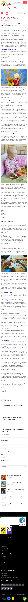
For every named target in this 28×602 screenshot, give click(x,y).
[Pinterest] (20, 585)
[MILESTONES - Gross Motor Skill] (3, 484)
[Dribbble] (2, 588)
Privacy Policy (4, 550)
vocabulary (9, 128)
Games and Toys (5, 460)
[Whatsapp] (5, 585)
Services (3, 457)
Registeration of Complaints (7, 565)
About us (3, 540)
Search (25, 466)
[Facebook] (11, 585)
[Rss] (17, 585)
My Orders (3, 557)
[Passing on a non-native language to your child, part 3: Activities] (3, 497)
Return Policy (4, 563)
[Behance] (5, 588)
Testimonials (4, 546)
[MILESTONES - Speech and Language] (3, 491)
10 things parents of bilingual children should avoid (13, 406)
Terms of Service (5, 548)
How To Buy (4, 573)
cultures (8, 67)
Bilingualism (3, 28)
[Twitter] (14, 585)
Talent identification (5, 452)
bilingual (16, 47)
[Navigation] (7, 13)
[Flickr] (8, 588)
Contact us (3, 542)
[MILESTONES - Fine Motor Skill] (3, 477)
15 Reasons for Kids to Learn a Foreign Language (13, 430)
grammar (3, 203)
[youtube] (23, 585)
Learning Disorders (5, 449)
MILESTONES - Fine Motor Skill (14, 475)
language (16, 32)
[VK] (11, 588)
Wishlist (10, 9)
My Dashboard (4, 559)
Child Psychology (4, 446)
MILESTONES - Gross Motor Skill (14, 482)
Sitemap (3, 544)
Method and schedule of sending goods (10, 577)
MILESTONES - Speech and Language (15, 489)
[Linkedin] (8, 585)
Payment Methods (5, 575)
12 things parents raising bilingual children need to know (11, 418)
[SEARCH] (25, 2)
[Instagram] (2, 585)
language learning (7, 125)
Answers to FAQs (5, 567)
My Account (4, 561)
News (2, 454)
